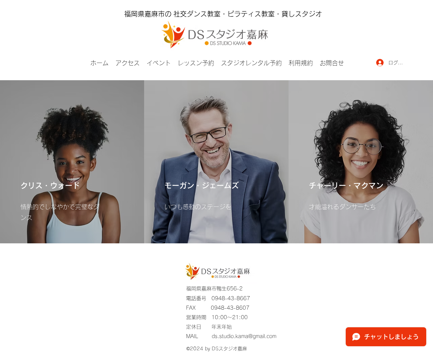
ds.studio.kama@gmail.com (244, 336)
